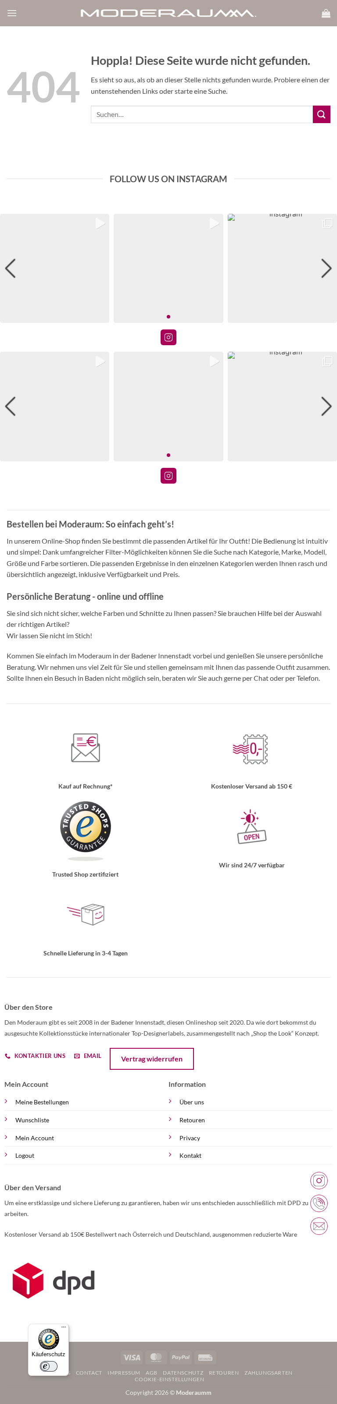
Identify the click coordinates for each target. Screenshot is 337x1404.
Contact (89, 1372)
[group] (54, 268)
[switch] (48, 1366)
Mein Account (34, 1138)
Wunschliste (32, 1120)
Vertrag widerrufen (152, 1058)
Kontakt (190, 1155)
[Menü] (63, 1329)
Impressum (124, 1372)
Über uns (191, 1102)
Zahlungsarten (268, 1372)
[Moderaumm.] (168, 13)
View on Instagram (168, 337)
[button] (12, 13)
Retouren (192, 1120)
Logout (24, 1155)
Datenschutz (183, 1372)
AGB (152, 1372)
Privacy (189, 1138)
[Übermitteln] (321, 114)
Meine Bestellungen (42, 1102)
